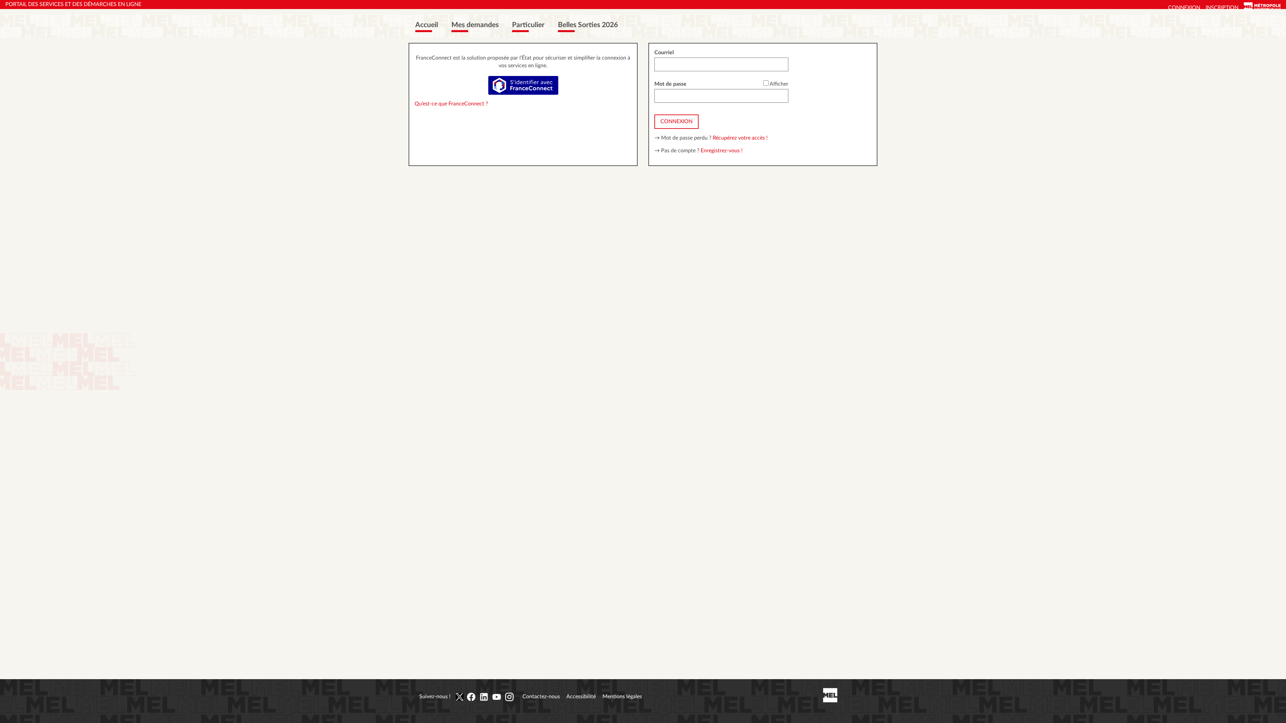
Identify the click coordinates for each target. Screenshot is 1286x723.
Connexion (1184, 7)
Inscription (1222, 7)
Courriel (664, 52)
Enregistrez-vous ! (721, 150)
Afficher (779, 84)
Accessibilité (581, 696)
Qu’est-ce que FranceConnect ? (451, 103)
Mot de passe (670, 84)
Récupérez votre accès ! (740, 138)
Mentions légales (622, 696)
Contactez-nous (541, 696)
